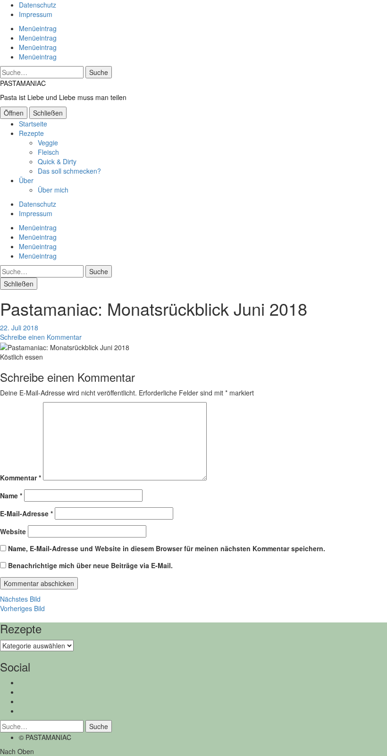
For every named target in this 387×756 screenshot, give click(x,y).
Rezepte (31, 133)
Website (13, 531)
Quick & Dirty (57, 161)
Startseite (33, 123)
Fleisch (48, 152)
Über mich (53, 189)
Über (26, 180)
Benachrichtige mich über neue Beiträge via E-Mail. (90, 565)
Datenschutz (37, 4)
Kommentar (20, 477)
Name (11, 495)
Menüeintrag (38, 28)
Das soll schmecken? (69, 171)
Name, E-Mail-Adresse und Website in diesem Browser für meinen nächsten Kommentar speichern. (166, 548)
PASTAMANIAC (23, 83)
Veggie (48, 142)
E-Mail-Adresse (26, 513)
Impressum (35, 14)
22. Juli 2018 (19, 327)
